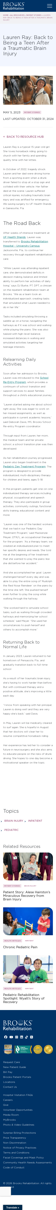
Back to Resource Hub (25, 136)
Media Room (11, 1115)
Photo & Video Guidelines (18, 1124)
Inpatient (35, 820)
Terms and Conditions (16, 1152)
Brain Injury (13, 820)
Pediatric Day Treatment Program (24, 466)
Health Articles (12, 941)
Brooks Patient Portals (17, 1077)
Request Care (11, 1062)
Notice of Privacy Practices (19, 1147)
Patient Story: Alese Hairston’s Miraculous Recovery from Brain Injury (26, 895)
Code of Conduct (13, 1167)
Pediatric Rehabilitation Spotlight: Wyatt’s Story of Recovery (23, 998)
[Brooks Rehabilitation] (17, 1025)
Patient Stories (33, 15)
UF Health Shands (14, 237)
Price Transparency (14, 1137)
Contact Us (10, 1087)
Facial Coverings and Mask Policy (23, 1157)
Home (5, 15)
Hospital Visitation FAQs (18, 1095)
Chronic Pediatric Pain (20, 947)
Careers (8, 1100)
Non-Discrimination (14, 1142)
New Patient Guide (14, 1067)
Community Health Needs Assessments (27, 1162)
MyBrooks (9, 1119)
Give (5, 1105)
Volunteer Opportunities (18, 1110)
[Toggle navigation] (49, 6)
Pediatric (11, 830)
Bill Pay (7, 1072)
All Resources (17, 15)
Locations (9, 1082)
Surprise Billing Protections (19, 1132)
